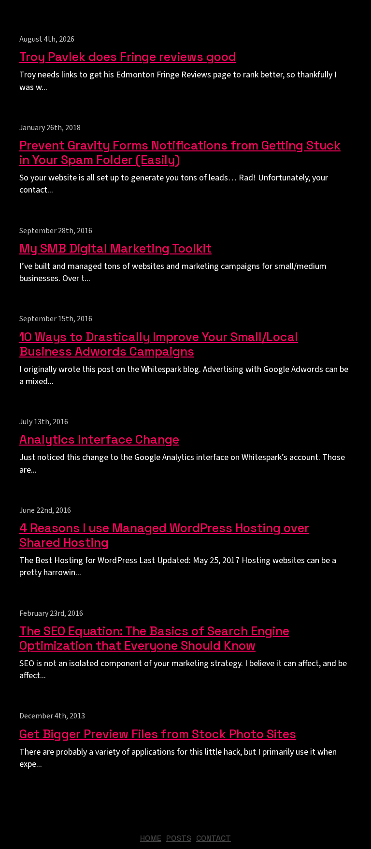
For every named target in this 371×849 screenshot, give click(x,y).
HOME (150, 838)
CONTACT (213, 838)
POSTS (178, 838)
